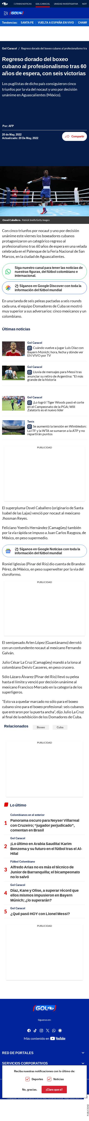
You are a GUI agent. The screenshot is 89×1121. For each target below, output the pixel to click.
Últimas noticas (22, 4)
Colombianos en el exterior (27, 814)
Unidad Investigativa (66, 4)
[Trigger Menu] (5, 13)
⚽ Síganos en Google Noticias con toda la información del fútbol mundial (47, 551)
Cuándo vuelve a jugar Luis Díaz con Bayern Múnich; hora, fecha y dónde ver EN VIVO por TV (55, 351)
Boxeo (41, 727)
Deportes (37, 1079)
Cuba (60, 727)
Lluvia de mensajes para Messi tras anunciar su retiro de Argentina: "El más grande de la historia (55, 375)
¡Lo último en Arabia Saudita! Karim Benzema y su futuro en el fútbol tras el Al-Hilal (46, 848)
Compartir (77, 136)
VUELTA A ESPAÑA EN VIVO (56, 22)
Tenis (30, 421)
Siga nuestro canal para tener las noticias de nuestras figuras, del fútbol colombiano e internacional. (49, 271)
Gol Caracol (43, 4)
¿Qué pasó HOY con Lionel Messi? (40, 913)
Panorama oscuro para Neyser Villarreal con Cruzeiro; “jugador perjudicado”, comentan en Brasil (44, 825)
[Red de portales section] (83, 1053)
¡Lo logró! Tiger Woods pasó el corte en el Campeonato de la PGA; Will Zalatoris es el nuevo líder (55, 406)
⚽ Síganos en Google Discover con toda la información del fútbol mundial (48, 288)
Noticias (58, 1079)
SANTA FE (27, 22)
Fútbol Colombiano (22, 861)
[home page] (5, 3)
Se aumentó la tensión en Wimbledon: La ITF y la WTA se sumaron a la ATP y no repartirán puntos (57, 430)
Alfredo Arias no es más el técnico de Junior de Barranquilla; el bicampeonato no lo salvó (45, 872)
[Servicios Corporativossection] (83, 1063)
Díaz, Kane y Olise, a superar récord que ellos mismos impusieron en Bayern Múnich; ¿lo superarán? (44, 895)
